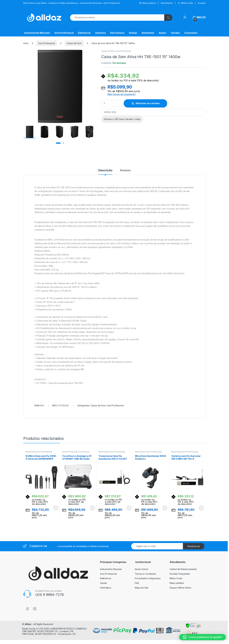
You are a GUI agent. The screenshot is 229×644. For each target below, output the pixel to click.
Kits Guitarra (117, 32)
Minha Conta (176, 578)
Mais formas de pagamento (121, 94)
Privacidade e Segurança (147, 578)
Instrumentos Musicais (37, 32)
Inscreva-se (194, 546)
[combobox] (117, 17)
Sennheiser (148, 32)
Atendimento (167, 3)
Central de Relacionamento (183, 569)
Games (103, 583)
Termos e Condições (145, 573)
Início (26, 43)
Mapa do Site (141, 587)
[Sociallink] (27, 608)
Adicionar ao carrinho (148, 103)
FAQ (137, 583)
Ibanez (162, 32)
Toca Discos (83, 452)
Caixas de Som (74, 43)
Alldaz (28, 624)
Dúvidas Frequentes (180, 573)
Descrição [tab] (105, 170)
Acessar (202, 3)
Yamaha (175, 32)
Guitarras (100, 32)
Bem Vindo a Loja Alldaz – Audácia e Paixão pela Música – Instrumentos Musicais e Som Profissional (71, 3)
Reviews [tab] (125, 170)
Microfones (31, 452)
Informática (105, 587)
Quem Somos (141, 569)
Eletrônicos (84, 32)
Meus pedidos (149, 3)
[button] (202, 637)
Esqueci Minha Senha (180, 587)
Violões (133, 32)
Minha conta (187, 3)
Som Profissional (64, 32)
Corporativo (190, 32)
